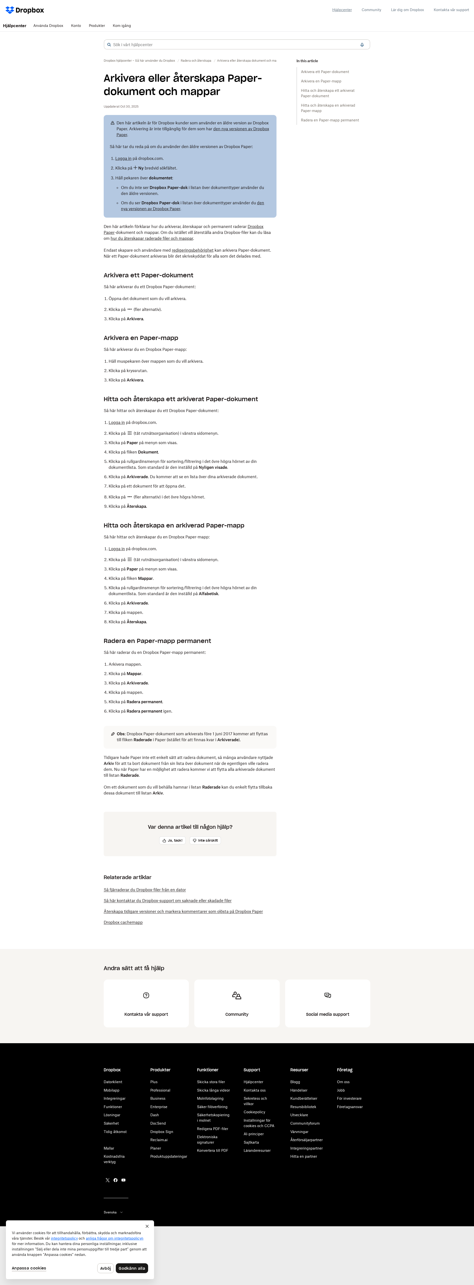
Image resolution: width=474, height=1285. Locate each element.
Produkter (97, 25)
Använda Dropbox (48, 25)
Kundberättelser (303, 1098)
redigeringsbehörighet (193, 250)
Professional (160, 1090)
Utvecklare (299, 1115)
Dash (154, 1115)
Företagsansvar (350, 1107)
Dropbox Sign (161, 1132)
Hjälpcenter (342, 10)
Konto (76, 25)
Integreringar (114, 1098)
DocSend (158, 1123)
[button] (109, 45)
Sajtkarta (251, 1142)
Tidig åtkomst (115, 1132)
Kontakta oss (255, 1090)
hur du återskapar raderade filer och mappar (152, 238)
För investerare (349, 1098)
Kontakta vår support (451, 10)
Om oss (343, 1082)
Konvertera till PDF (212, 1150)
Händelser (298, 1090)
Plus (154, 1082)
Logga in (123, 158)
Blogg (295, 1082)
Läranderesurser (257, 1150)
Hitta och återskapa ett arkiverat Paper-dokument (328, 93)
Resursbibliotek (303, 1107)
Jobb (341, 1090)
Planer (155, 1148)
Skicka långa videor (213, 1090)
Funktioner (113, 1107)
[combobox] (237, 45)
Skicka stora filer (211, 1082)
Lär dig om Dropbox (407, 10)
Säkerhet (111, 1123)
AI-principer (254, 1134)
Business (157, 1098)
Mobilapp (111, 1090)
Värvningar (299, 1132)
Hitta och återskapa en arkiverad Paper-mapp (328, 108)
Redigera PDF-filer (212, 1129)
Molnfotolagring (210, 1098)
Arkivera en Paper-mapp (321, 81)
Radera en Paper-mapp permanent (330, 120)
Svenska (110, 1212)
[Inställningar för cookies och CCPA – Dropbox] (80, 1249)
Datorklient (113, 1082)
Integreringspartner (306, 1148)
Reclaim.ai (159, 1140)
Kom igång (122, 25)
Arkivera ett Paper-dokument (325, 72)
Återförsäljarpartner (306, 1140)
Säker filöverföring (212, 1107)
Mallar (109, 1148)
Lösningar (112, 1115)
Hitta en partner (303, 1156)
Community (371, 10)
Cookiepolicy (254, 1112)
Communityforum (305, 1123)
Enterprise (158, 1107)
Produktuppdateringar (168, 1156)
